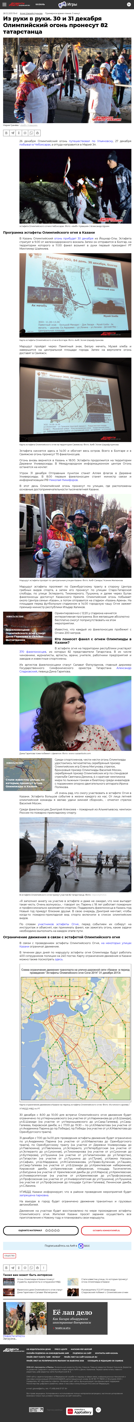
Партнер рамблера (54, 1410)
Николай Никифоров (63, 480)
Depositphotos (99, 895)
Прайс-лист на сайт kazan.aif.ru (80, 1357)
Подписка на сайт (82, 1353)
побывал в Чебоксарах (34, 144)
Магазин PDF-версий (81, 1349)
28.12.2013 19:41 (10, 13)
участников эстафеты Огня (58, 924)
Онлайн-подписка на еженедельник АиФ (47, 1353)
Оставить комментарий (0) (106, 1231)
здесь (59, 959)
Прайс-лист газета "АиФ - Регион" (43, 1357)
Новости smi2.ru (14, 1336)
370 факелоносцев (32, 651)
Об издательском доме (38, 1349)
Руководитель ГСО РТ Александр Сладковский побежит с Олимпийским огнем (104, 1291)
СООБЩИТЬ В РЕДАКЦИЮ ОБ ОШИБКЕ (105, 1361)
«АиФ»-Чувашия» (29, 125)
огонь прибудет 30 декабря (74, 238)
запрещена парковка (33, 1195)
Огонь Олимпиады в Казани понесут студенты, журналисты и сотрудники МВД (38, 1280)
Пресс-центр (61, 1349)
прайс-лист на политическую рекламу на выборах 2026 (55, 1361)
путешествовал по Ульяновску (91, 141)
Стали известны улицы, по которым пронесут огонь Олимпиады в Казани (104, 1280)
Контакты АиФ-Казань (106, 1353)
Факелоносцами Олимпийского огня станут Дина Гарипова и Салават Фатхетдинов (39, 1291)
